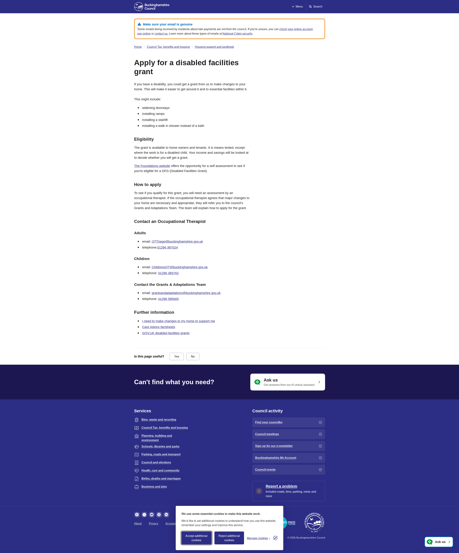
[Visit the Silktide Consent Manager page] (275, 538)
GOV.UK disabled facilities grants (166, 333)
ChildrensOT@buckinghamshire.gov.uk (180, 267)
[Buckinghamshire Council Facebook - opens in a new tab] (137, 515)
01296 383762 (168, 273)
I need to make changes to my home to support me (178, 321)
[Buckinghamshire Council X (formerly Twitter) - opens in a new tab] (144, 515)
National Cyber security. (238, 33)
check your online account (296, 29)
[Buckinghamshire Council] (151, 6)
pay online (144, 33)
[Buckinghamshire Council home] (314, 522)
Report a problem (281, 486)
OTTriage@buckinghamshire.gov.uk (177, 241)
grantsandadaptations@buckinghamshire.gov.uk (186, 293)
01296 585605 (168, 299)
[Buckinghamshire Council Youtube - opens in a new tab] (152, 515)
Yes (176, 356)
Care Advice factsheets (158, 327)
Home (138, 46)
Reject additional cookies (229, 538)
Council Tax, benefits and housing (168, 46)
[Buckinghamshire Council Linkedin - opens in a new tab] (166, 515)
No (193, 356)
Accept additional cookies (196, 538)
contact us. (161, 33)
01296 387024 (167, 247)
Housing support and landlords (214, 46)
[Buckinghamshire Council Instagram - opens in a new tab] (159, 515)
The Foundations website (152, 166)
